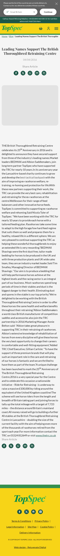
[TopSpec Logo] (12, 28)
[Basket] (41, 28)
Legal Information (15, 526)
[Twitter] (23, 73)
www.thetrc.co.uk (46, 435)
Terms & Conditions (21, 521)
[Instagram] (33, 511)
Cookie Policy (47, 526)
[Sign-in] (48, 28)
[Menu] (56, 28)
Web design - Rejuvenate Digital (30, 547)
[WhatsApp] (30, 73)
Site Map (32, 526)
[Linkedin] (40, 511)
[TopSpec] (30, 500)
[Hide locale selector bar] (56, 4)
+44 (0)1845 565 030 (36, 19)
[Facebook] (16, 73)
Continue (48, 12)
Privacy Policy (42, 521)
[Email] (37, 73)
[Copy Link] (44, 73)
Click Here (36, 21)
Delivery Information (30, 532)
